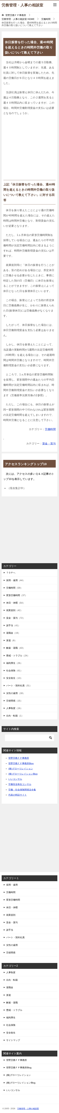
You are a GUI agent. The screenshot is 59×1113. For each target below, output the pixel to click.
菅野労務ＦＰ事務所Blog (21, 763)
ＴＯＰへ (10, 572)
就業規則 (10, 610)
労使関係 (10, 700)
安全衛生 (10, 678)
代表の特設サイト (17, 795)
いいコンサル (15, 779)
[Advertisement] (29, 149)
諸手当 (9, 625)
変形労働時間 (13, 595)
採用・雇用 (12, 580)
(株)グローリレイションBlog (23, 774)
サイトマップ (13, 1040)
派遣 (8, 640)
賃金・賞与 (49, 443)
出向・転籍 (12, 715)
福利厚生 (10, 663)
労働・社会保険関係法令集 (22, 789)
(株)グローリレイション (20, 768)
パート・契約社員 (15, 685)
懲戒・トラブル (14, 655)
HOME (18, 19)
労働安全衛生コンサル (19, 784)
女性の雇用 (12, 693)
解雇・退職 (12, 648)
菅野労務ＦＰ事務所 (18, 758)
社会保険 (10, 670)
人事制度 (10, 708)
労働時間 (50, 429)
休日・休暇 (12, 602)
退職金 (9, 633)
